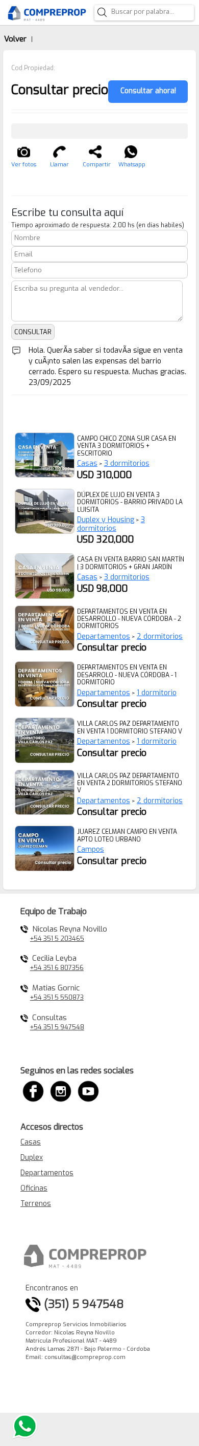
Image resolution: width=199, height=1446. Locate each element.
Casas (87, 463)
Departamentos (103, 636)
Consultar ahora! (148, 91)
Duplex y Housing (105, 520)
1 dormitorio (157, 693)
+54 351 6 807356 (57, 967)
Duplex (31, 1157)
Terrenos (35, 1203)
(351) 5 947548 (82, 1303)
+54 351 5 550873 (57, 997)
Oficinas (33, 1188)
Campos (90, 849)
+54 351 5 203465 (57, 938)
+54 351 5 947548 (57, 1027)
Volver (15, 39)
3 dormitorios (127, 463)
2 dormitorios (160, 636)
